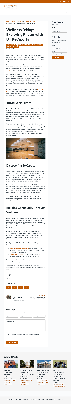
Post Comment (12, 342)
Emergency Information (29, 399)
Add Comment (10, 321)
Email (22, 316)
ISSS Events (46, 13)
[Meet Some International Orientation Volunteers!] (11, 364)
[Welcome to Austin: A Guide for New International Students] (44, 364)
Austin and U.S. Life (12, 44)
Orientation (7, 382)
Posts (39, 13)
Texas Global (10, 399)
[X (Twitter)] (14, 287)
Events (9, 278)
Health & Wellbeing (37, 44)
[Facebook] (8, 287)
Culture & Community (24, 44)
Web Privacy (60, 399)
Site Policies (41, 399)
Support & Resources (12, 46)
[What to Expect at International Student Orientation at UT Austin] (27, 364)
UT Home (18, 399)
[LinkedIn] (26, 287)
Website (36, 316)
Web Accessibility (51, 399)
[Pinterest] (20, 287)
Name (9, 316)
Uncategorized (8, 384)
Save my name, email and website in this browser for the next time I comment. (23, 334)
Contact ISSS (55, 13)
